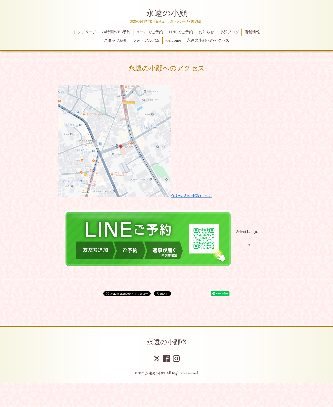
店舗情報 (252, 32)
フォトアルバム (146, 40)
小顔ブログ (229, 32)
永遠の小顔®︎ (167, 342)
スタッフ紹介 (115, 40)
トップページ (84, 32)
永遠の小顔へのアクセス (208, 40)
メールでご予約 (149, 32)
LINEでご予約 (181, 32)
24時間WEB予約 (116, 32)
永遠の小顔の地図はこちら (191, 196)
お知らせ (206, 32)
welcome (173, 40)
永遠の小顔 (166, 13)
